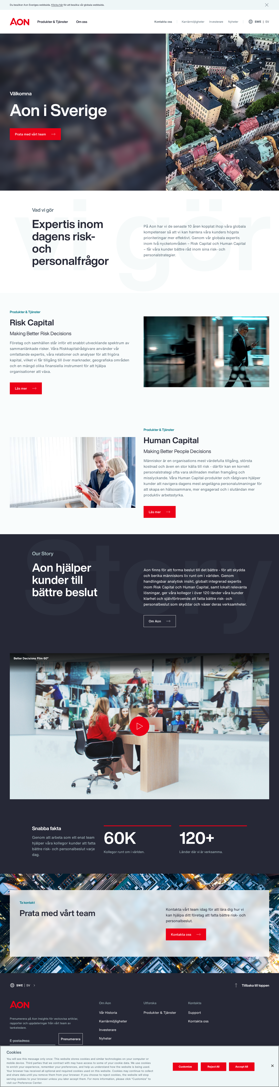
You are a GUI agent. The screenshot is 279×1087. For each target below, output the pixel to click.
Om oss (81, 21)
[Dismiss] (266, 4)
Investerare (216, 21)
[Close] (272, 1065)
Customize (185, 1067)
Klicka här (57, 5)
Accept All (241, 1067)
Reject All (213, 1067)
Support (194, 1012)
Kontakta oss (163, 21)
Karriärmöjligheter (193, 21)
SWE (262, 21)
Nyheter (233, 21)
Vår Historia (108, 1012)
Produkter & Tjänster (52, 21)
